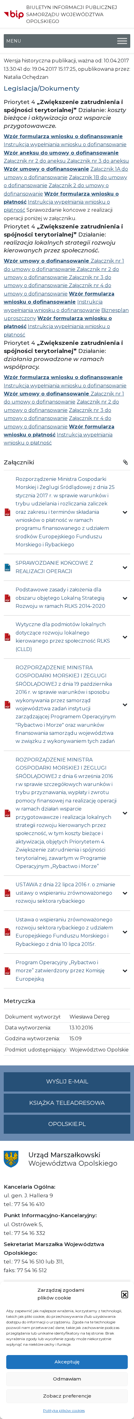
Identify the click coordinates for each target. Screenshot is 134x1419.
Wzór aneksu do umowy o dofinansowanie (61, 153)
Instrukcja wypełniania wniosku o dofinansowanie (65, 144)
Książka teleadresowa (67, 1103)
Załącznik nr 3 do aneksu (98, 161)
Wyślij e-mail (88, 1084)
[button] (125, 1294)
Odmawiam (67, 1379)
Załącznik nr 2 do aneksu (35, 161)
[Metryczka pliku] (125, 512)
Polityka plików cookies (64, 1410)
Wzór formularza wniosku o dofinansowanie (63, 136)
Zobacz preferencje (67, 1396)
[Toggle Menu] (122, 41)
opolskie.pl (67, 1124)
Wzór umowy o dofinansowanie (46, 169)
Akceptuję (67, 1362)
